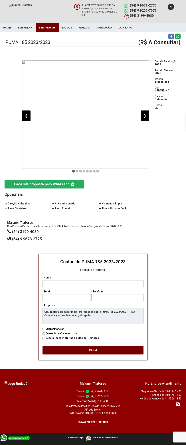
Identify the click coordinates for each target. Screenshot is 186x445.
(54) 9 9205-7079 (143, 10)
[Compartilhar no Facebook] (171, 36)
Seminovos (47, 27)
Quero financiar (54, 328)
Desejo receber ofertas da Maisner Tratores (72, 338)
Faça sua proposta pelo (42, 184)
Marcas (84, 27)
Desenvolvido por (76, 438)
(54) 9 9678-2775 (143, 5)
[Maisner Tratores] (16, 383)
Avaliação (104, 27)
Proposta (49, 305)
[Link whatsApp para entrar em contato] (15, 439)
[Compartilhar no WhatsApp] (178, 36)
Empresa (24, 27)
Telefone (98, 291)
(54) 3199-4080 (142, 15)
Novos (67, 27)
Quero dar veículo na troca (61, 333)
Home (7, 27)
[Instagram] (171, 7)
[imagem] (85, 114)
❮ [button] (26, 116)
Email (47, 291)
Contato (125, 27)
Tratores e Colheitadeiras (105, 437)
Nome (47, 277)
